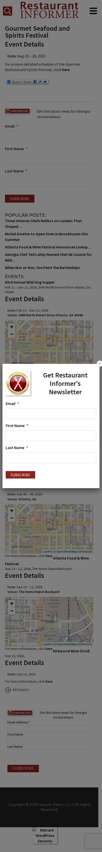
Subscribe (20, 474)
